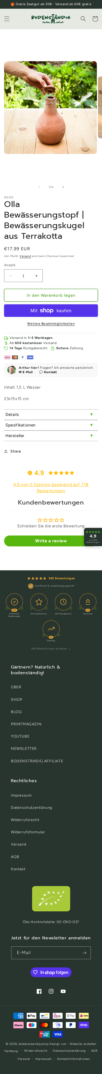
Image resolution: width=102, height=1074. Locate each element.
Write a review (51, 540)
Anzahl (9, 265)
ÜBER (16, 687)
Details (12, 414)
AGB (15, 857)
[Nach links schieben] (39, 187)
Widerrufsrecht (25, 820)
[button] (7, 19)
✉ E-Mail (26, 372)
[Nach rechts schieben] (63, 187)
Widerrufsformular (28, 832)
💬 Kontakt (48, 372)
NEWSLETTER (24, 748)
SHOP (16, 699)
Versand (25, 256)
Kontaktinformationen (73, 1059)
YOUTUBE (20, 736)
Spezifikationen (20, 425)
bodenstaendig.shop (34, 1044)
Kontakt (18, 869)
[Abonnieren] (85, 952)
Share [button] (15, 451)
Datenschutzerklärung (31, 807)
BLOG (16, 712)
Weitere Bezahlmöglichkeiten (51, 324)
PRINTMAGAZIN (26, 724)
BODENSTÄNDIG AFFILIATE (37, 761)
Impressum (21, 795)
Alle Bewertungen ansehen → (51, 648)
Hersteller (14, 435)
